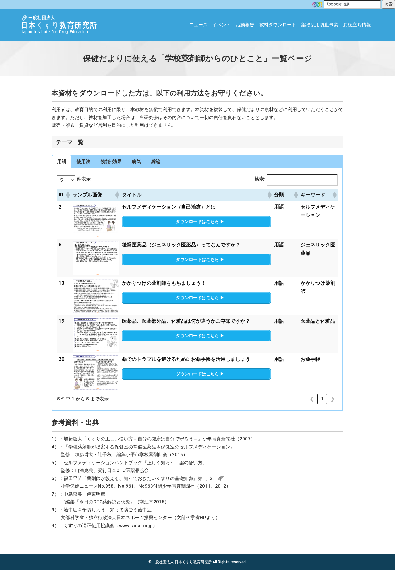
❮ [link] (312, 399)
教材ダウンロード (277, 24)
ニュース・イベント (210, 24)
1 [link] (322, 399)
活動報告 (245, 24)
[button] (67, 195)
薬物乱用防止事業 (319, 24)
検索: (260, 179)
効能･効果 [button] (111, 161)
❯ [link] (333, 399)
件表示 (84, 179)
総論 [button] (155, 161)
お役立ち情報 (357, 24)
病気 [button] (136, 161)
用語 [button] (61, 161)
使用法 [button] (83, 161)
